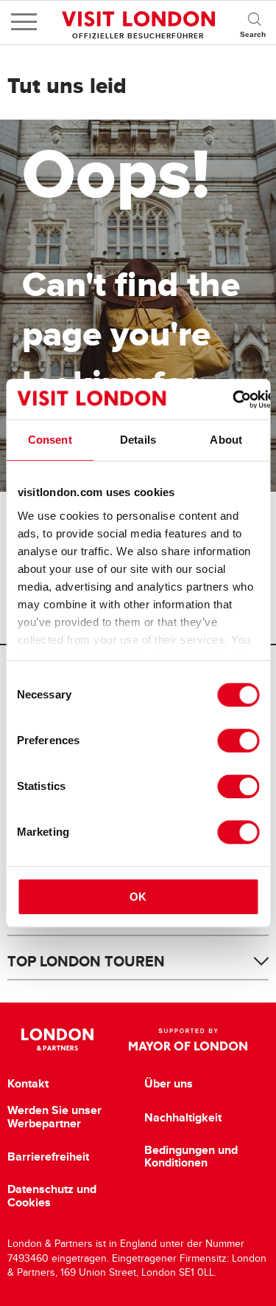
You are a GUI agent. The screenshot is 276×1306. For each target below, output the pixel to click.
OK (138, 896)
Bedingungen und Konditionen (191, 1156)
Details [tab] (138, 439)
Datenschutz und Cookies (51, 1196)
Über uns (168, 1083)
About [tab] (226, 439)
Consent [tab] (50, 439)
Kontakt (28, 1083)
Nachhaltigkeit (183, 1117)
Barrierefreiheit (48, 1157)
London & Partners (57, 1039)
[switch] (238, 740)
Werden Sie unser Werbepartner (54, 1117)
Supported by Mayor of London (188, 1039)
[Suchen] (254, 22)
